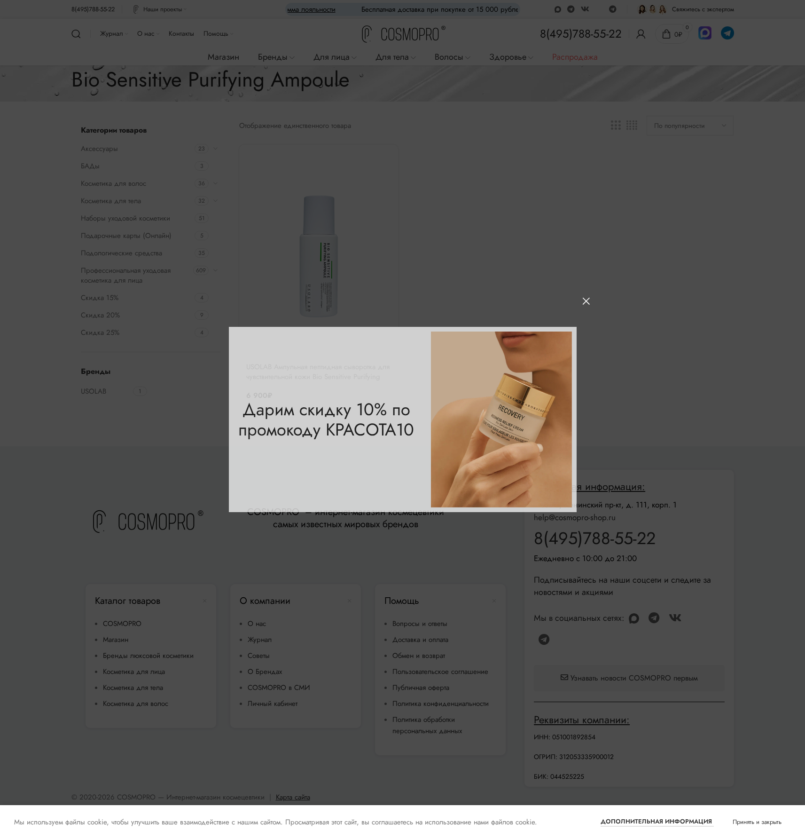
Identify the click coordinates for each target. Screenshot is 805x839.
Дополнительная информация (657, 821)
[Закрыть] (586, 301)
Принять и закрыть (757, 821)
